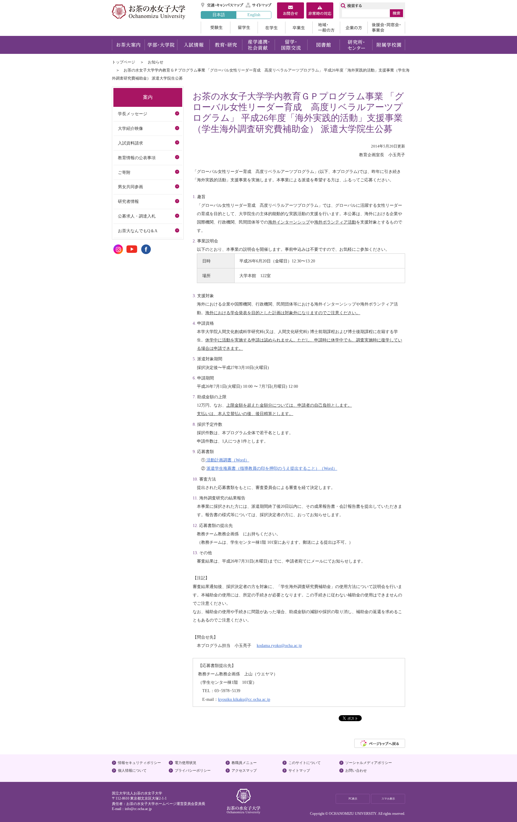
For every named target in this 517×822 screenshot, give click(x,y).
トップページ (123, 62)
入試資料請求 (130, 143)
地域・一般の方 (326, 28)
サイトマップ (258, 5)
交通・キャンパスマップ (222, 5)
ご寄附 (124, 172)
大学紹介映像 (130, 128)
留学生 (244, 28)
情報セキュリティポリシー (139, 763)
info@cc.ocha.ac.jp (138, 809)
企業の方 (353, 28)
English (253, 14)
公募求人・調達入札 (137, 216)
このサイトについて (304, 763)
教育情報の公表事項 (137, 157)
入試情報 (193, 45)
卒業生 (298, 28)
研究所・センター (356, 45)
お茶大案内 (128, 45)
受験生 (215, 28)
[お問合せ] (290, 11)
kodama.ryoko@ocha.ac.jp (279, 645)
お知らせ (155, 62)
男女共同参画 (130, 186)
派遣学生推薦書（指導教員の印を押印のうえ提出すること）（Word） (271, 468)
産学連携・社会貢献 (258, 45)
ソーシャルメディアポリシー (368, 763)
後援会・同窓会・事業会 (386, 28)
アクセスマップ (244, 770)
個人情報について (132, 770)
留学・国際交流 (291, 45)
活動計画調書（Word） (227, 460)
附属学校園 (388, 45)
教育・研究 (225, 45)
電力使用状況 (185, 763)
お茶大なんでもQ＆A (137, 230)
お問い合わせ (356, 770)
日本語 (218, 14)
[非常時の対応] (319, 11)
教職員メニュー (244, 763)
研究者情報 (128, 201)
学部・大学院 (161, 45)
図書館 (323, 45)
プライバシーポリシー (193, 770)
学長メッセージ (132, 113)
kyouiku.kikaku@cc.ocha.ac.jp (244, 699)
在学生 (271, 28)
